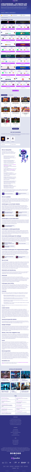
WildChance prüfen (8, 52)
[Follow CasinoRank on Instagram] (12, 453)
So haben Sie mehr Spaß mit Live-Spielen (15, 420)
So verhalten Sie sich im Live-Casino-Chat (15, 423)
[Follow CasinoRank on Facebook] (11, 453)
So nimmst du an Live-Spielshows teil (15, 424)
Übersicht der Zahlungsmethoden (15, 432)
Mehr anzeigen (15, 90)
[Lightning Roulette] (15, 101)
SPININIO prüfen (23, 64)
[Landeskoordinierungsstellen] (19, 462)
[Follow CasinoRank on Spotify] (18, 453)
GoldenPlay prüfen (23, 30)
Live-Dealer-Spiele (12, 169)
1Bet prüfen (22, 41)
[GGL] (5, 462)
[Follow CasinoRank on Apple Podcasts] (20, 453)
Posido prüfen (23, 76)
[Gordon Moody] (23, 462)
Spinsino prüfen (8, 87)
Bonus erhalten (8, 40)
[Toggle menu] (1, 1)
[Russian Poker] (15, 122)
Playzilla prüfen (8, 41)
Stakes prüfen (23, 87)
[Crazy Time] (5, 101)
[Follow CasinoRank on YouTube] (16, 453)
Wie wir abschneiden (15, 442)
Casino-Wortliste (15, 429)
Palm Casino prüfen (8, 64)
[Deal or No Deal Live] (25, 101)
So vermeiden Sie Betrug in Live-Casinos (15, 421)
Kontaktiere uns (15, 444)
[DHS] (15, 462)
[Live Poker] (5, 122)
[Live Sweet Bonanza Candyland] (25, 112)
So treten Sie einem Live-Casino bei (15, 419)
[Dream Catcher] (5, 112)
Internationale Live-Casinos (15, 435)
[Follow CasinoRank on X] (14, 453)
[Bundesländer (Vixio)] (10, 462)
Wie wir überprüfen (15, 441)
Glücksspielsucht (15, 433)
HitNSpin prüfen (23, 52)
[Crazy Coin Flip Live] (15, 112)
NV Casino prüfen (8, 30)
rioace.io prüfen (8, 76)
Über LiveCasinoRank (15, 440)
